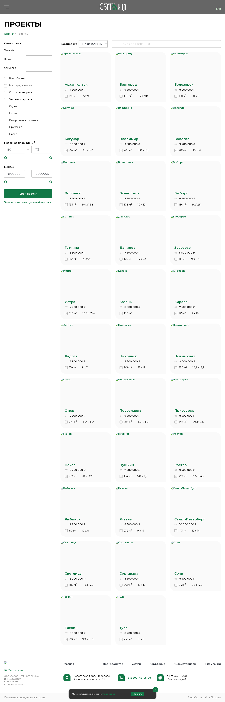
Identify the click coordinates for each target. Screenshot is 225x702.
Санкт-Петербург (189, 519)
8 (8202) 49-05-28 (139, 677)
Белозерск (183, 85)
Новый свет (184, 356)
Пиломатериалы (185, 664)
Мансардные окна (20, 85)
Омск (69, 411)
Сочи (178, 573)
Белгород (128, 85)
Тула (123, 628)
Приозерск (184, 411)
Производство (113, 664)
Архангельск (76, 85)
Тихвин (71, 628)
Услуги (136, 664)
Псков (70, 465)
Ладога (71, 356)
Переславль (130, 411)
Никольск (128, 356)
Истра (70, 302)
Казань (126, 302)
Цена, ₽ (9, 167)
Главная (9, 33)
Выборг (181, 193)
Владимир (129, 139)
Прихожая (15, 127)
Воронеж (73, 193)
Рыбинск (73, 519)
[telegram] (218, 9)
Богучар (72, 139)
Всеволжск (129, 193)
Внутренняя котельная (23, 120)
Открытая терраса (20, 92)
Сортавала (129, 573)
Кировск (181, 302)
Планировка (12, 43)
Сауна (13, 106)
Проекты (88, 664)
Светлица (73, 573)
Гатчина (72, 248)
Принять (137, 694)
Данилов (127, 248)
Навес (13, 134)
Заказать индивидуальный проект (27, 202)
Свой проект (28, 193)
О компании (212, 664)
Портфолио (157, 664)
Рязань (126, 519)
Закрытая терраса (20, 99)
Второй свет (17, 78)
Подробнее (108, 694)
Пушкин (127, 465)
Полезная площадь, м (19, 142)
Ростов (180, 465)
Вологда (181, 139)
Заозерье (182, 248)
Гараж (13, 113)
